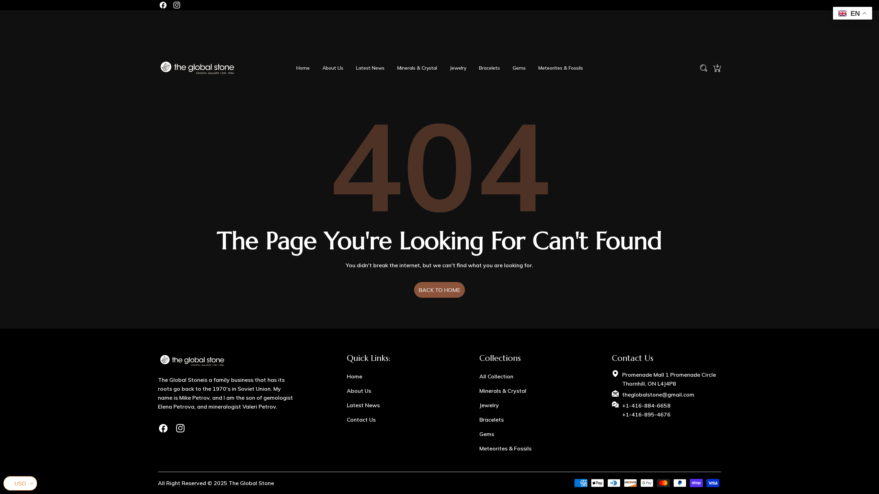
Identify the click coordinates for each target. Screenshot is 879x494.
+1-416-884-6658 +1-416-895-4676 (646, 410)
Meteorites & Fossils (505, 448)
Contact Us (361, 419)
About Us (359, 390)
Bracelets (491, 419)
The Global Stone (251, 483)
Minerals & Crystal (502, 390)
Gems (486, 434)
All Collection (496, 376)
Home (354, 376)
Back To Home (439, 289)
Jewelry (489, 405)
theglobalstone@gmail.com (658, 394)
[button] (717, 68)
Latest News (363, 405)
